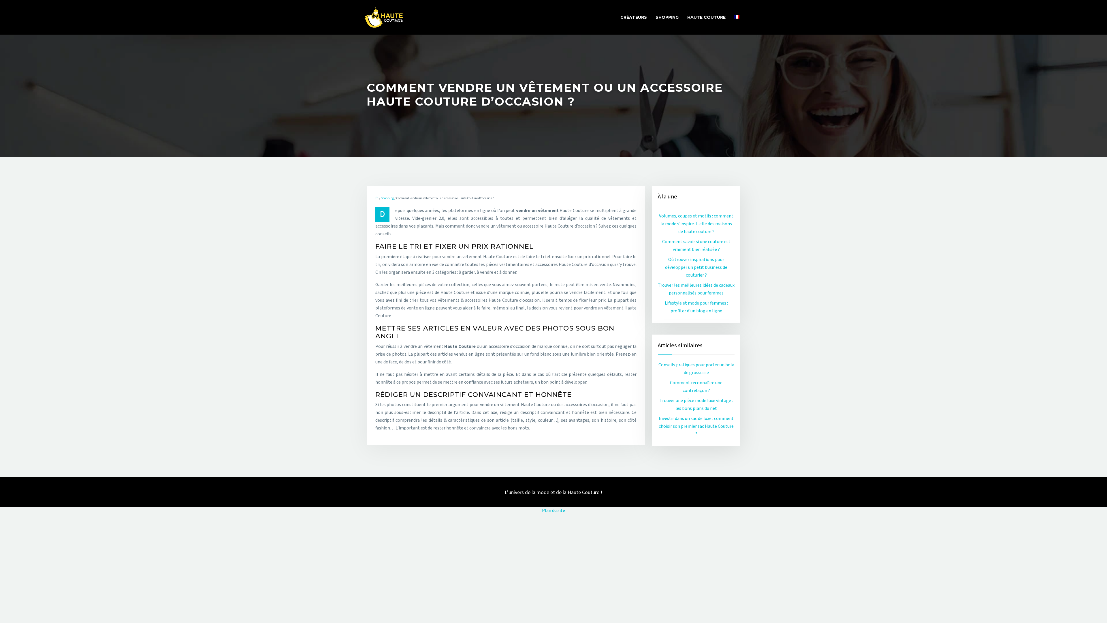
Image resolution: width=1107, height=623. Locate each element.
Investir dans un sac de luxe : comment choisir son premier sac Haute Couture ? (696, 426)
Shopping (667, 17)
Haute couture (706, 17)
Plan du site (553, 510)
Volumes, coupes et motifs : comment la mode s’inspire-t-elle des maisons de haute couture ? (696, 224)
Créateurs (633, 17)
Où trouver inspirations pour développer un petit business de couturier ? (696, 267)
